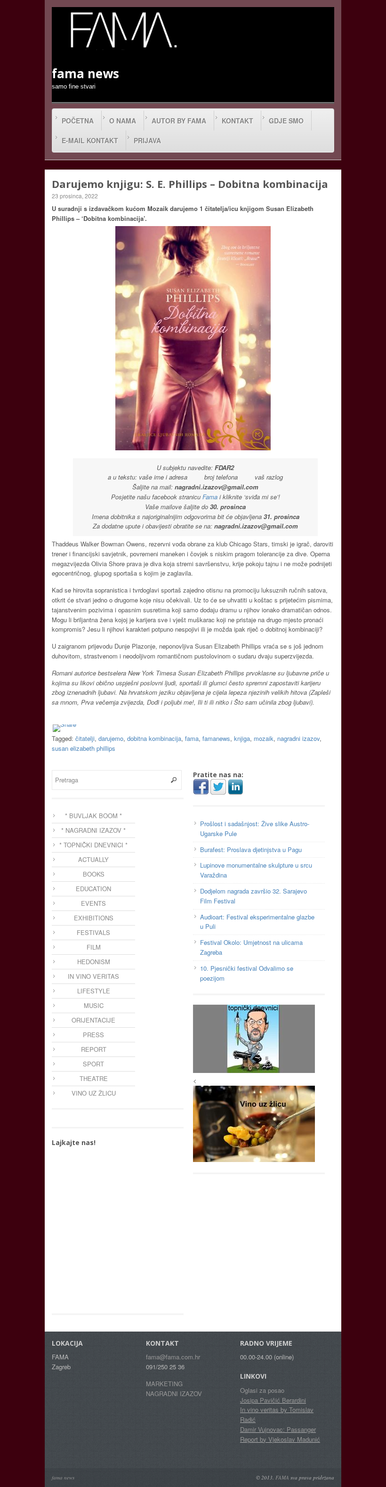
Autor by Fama (179, 120)
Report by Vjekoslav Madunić (280, 1439)
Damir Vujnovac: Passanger (278, 1429)
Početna (78, 120)
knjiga (242, 738)
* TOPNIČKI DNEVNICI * (93, 844)
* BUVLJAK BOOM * (93, 815)
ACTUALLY (93, 859)
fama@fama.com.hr (173, 1356)
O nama (122, 120)
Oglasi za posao (262, 1390)
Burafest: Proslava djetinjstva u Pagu (251, 849)
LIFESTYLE (93, 990)
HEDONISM (93, 961)
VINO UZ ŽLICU (94, 1093)
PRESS (93, 1034)
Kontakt (237, 120)
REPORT (93, 1049)
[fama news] (122, 29)
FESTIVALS (93, 932)
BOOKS (94, 873)
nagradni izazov (298, 738)
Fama (209, 496)
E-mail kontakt (90, 140)
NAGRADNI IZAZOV (174, 1393)
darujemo (110, 738)
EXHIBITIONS (93, 917)
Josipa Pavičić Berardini (273, 1400)
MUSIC (94, 1005)
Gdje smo (286, 120)
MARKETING (164, 1383)
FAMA (282, 1477)
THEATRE (94, 1078)
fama (192, 738)
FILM (94, 947)
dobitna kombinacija (154, 738)
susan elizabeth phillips (83, 748)
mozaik (263, 738)
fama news (63, 1477)
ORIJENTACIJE (93, 1020)
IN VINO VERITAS (93, 976)
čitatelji (85, 738)
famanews (216, 738)
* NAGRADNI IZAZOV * (93, 830)
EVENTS (93, 903)
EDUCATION (93, 888)
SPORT (93, 1063)
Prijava (147, 140)
